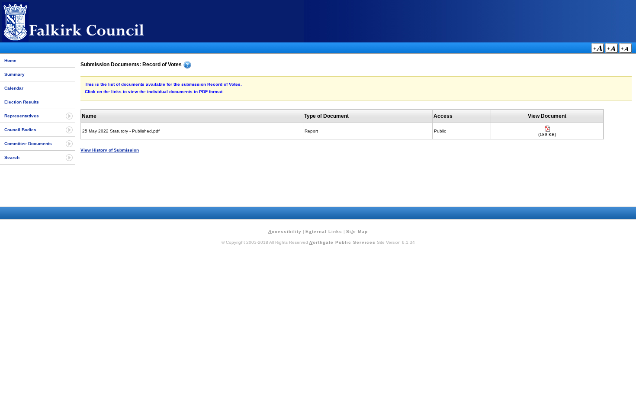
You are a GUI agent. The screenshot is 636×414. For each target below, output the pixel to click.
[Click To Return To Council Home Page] (88, 40)
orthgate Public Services (342, 242)
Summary (14, 74)
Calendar (13, 88)
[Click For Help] (187, 65)
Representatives (21, 115)
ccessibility (285, 231)
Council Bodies (20, 129)
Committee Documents (28, 143)
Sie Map (357, 231)
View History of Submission (109, 150)
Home (10, 60)
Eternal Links (323, 231)
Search (11, 157)
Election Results (21, 102)
